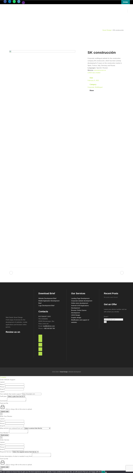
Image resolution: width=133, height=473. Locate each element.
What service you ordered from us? (12, 428)
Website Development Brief (47, 298)
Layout (2, 382)
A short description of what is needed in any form (16, 456)
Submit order (5, 411)
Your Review (4, 433)
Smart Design (106, 30)
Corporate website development (81, 301)
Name (2, 384)
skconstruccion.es (100, 70)
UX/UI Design (75, 315)
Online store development (79, 303)
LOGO (90, 72)
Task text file (4, 403)
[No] (106, 472)
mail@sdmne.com (49, 326)
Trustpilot (3, 377)
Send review (4, 435)
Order (125, 2)
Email (106, 316)
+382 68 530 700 (49, 328)
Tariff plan (3, 396)
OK (103, 472)
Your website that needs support (11, 394)
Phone (2, 387)
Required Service (6, 452)
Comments (3, 401)
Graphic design (76, 317)
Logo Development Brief (46, 305)
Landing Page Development (80, 298)
